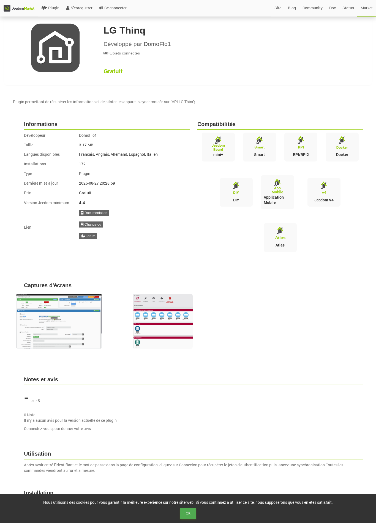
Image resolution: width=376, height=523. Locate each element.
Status (348, 7)
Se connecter (115, 7)
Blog (292, 7)
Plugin (53, 7)
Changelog (92, 224)
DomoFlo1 (157, 44)
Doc (332, 7)
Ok (188, 513)
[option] (71, 321)
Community (313, 7)
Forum (90, 236)
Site (277, 7)
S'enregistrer (81, 7)
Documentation (95, 213)
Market (367, 7)
